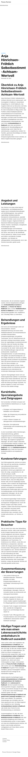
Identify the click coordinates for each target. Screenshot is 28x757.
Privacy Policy (6, 740)
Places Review (6, 2)
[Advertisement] (14, 27)
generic (3, 53)
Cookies (5, 738)
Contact (5, 741)
